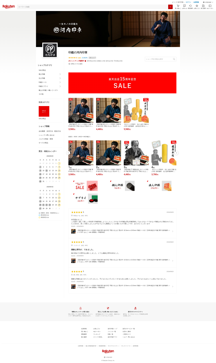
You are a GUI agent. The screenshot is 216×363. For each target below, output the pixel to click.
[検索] (170, 7)
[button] (208, 2)
